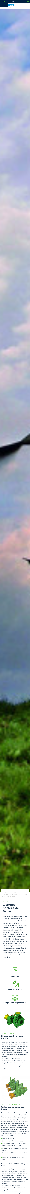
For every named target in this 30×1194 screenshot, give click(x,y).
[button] (28, 1)
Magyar (4, 5)
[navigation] (3, 1)
